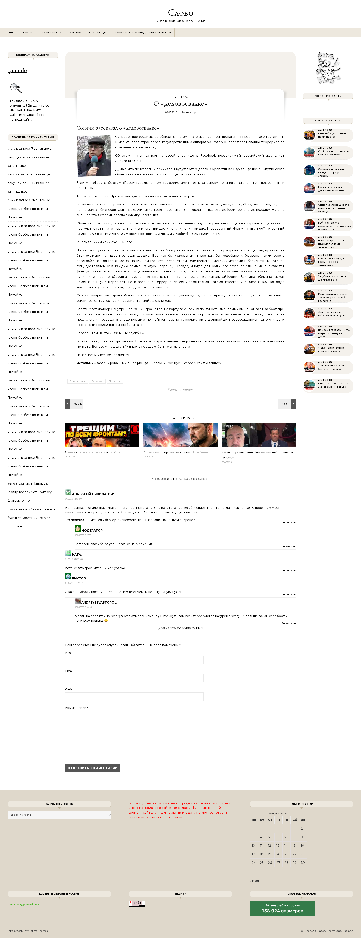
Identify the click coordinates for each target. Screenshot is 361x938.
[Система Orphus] (16, 92)
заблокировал (282, 909)
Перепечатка (78, 381)
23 (303, 854)
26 (270, 862)
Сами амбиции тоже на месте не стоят (93, 452)
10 (253, 845)
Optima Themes (38, 930)
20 (278, 854)
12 (269, 845)
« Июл (254, 881)
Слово (180, 12)
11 (261, 845)
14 (286, 845)
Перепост (97, 381)
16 (302, 845)
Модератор (189, 112)
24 (254, 862)
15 (294, 845)
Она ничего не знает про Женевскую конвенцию (333, 385)
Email (69, 671)
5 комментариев (180, 389)
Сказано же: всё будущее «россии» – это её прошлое (31, 517)
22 (294, 854)
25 (262, 862)
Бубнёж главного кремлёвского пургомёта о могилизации (334, 226)
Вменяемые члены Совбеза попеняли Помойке (29, 208)
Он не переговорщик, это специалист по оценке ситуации (333, 208)
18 (261, 854)
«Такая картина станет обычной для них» (332, 349)
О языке (75, 32)
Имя (68, 652)
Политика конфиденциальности (142, 32)
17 (253, 854)
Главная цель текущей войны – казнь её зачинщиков (30, 157)
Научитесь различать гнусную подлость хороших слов (331, 244)
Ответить (289, 522)
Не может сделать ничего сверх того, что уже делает (334, 333)
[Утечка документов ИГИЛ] (287, 404)
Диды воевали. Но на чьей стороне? (166, 520)
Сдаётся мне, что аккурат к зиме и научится (333, 153)
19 (269, 854)
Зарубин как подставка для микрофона (332, 278)
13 (277, 845)
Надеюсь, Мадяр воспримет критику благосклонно (30, 492)
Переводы (98, 32)
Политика (49, 32)
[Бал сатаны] (73, 404)
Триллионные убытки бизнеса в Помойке (331, 367)
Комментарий (76, 708)
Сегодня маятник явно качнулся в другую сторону (331, 172)
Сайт (68, 689)
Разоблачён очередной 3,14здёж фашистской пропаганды (332, 297)
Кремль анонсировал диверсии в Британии (175, 452)
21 (285, 854)
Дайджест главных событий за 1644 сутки (332, 314)
